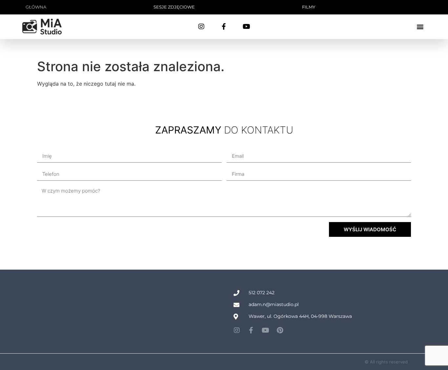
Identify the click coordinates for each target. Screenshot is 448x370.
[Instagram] (201, 27)
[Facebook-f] (224, 27)
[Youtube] (247, 27)
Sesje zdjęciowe (174, 7)
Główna (36, 7)
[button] (420, 26)
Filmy (308, 7)
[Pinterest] (280, 330)
